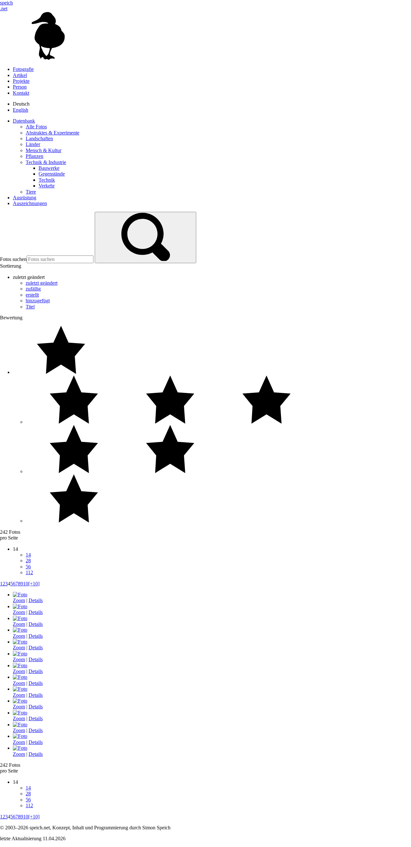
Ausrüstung (24, 197)
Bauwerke (49, 168)
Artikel (20, 75)
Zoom (19, 600)
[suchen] (145, 237)
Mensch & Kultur (43, 150)
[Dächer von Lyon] (20, 677)
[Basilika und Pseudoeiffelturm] (20, 736)
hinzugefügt (38, 300)
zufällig (33, 288)
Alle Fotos (36, 126)
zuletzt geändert (41, 283)
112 (29, 572)
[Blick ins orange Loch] (20, 641)
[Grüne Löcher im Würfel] (20, 606)
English (20, 110)
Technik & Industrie (46, 162)
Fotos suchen (13, 259)
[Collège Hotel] (20, 748)
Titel (30, 306)
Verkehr (47, 185)
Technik (47, 180)
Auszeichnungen (30, 203)
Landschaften (39, 138)
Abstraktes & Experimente (52, 132)
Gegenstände (52, 174)
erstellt (32, 295)
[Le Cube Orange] (20, 653)
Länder (33, 144)
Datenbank (24, 121)
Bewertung (11, 317)
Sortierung (10, 266)
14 (28, 554)
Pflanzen (34, 156)
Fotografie (23, 69)
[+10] (33, 583)
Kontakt (21, 93)
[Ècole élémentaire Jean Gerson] (20, 689)
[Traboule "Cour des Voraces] (20, 701)
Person (20, 87)
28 (28, 560)
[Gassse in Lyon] (20, 724)
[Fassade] (20, 594)
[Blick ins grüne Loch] (20, 618)
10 (25, 583)
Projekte (21, 81)
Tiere (31, 191)
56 (28, 566)
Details (36, 600)
